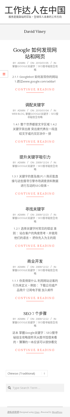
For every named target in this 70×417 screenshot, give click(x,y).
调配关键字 (35, 104)
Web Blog (18, 113)
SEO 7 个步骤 (35, 313)
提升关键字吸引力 (35, 157)
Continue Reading (35, 89)
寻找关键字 (35, 209)
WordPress (57, 412)
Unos (36, 412)
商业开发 (35, 261)
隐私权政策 (13, 412)
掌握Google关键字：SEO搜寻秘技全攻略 (35, 67)
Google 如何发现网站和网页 (35, 53)
